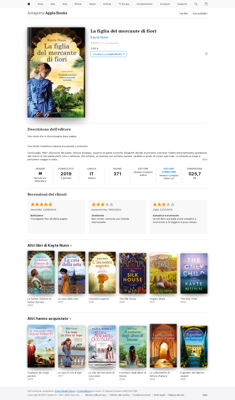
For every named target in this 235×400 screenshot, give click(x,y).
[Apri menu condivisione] (206, 54)
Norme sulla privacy (96, 395)
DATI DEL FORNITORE (169, 170)
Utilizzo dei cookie (119, 395)
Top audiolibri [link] (199, 13)
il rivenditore (84, 391)
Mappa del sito (176, 395)
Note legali (159, 395)
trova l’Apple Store (65, 391)
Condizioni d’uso (142, 395)
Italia (205, 395)
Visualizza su (107, 54)
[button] (196, 4)
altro (204, 159)
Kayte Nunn (100, 37)
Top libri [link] (183, 13)
